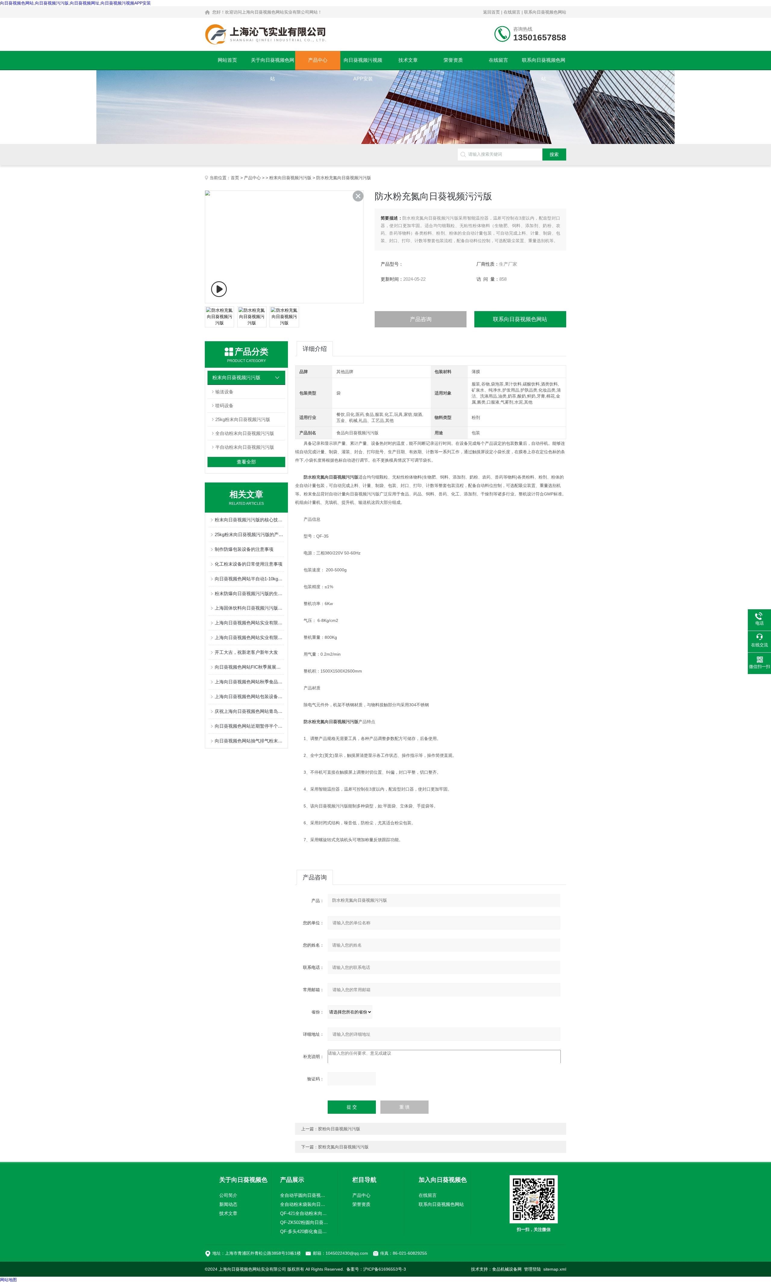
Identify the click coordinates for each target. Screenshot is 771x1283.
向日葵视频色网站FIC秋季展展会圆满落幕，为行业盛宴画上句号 (249, 667)
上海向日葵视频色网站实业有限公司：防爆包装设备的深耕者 (249, 622)
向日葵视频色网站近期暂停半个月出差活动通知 (249, 726)
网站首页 (227, 60)
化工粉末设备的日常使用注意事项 (248, 564)
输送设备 (224, 391)
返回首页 (491, 12)
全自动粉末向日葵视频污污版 (244, 433)
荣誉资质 (453, 60)
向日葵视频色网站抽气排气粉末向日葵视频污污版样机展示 (249, 740)
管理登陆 (532, 1269)
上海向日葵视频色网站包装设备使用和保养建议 (249, 696)
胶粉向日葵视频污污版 (339, 1128)
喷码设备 (224, 405)
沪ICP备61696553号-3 (384, 1269)
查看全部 (246, 461)
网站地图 (8, 1279)
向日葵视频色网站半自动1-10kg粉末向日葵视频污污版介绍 (249, 578)
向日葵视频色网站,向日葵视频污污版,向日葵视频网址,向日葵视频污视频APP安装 (75, 3)
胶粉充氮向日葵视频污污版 (343, 1146)
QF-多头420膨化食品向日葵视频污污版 (304, 1231)
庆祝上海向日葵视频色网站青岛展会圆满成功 (249, 711)
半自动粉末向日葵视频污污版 (244, 447)
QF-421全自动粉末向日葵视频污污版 (304, 1213)
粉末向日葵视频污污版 (290, 177)
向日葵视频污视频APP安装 (363, 64)
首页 (235, 177)
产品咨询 (421, 319)
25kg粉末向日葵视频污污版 (242, 419)
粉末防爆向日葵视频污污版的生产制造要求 (249, 593)
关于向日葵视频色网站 (272, 64)
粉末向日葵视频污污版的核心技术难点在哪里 (249, 519)
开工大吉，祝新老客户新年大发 (246, 652)
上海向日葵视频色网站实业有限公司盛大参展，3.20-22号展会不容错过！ (249, 637)
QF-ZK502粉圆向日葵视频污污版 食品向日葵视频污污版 (304, 1222)
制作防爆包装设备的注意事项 (244, 549)
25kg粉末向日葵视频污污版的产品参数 (249, 534)
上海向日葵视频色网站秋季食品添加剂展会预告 (249, 681)
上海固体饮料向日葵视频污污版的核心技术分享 (249, 607)
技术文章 (408, 60)
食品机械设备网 (507, 1269)
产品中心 (317, 60)
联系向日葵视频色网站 (545, 12)
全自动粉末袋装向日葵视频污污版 (304, 1204)
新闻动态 (228, 1204)
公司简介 (228, 1195)
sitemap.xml (554, 1269)
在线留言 (512, 12)
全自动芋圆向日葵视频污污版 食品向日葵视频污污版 (304, 1195)
